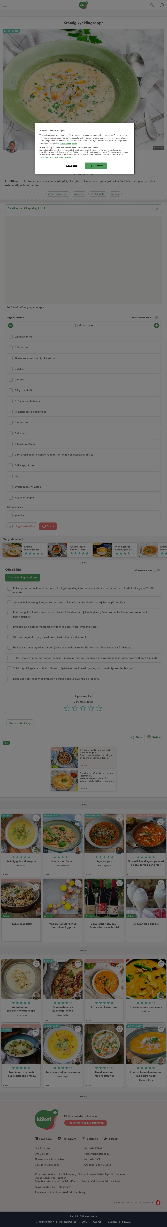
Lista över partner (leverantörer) (56, 157)
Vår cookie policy (68, 144)
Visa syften (71, 166)
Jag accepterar (95, 166)
